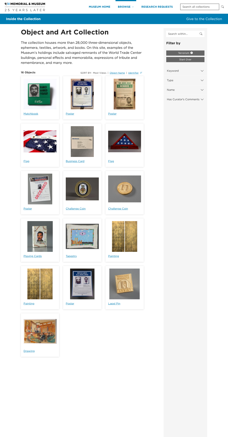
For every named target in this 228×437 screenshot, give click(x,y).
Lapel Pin (114, 303)
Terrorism (184, 53)
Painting (113, 256)
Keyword (173, 70)
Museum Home (99, 6)
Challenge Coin (76, 208)
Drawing (29, 351)
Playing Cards (33, 256)
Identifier (133, 73)
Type (170, 80)
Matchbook (31, 113)
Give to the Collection (204, 19)
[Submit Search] (222, 7)
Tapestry (71, 256)
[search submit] (200, 34)
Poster (70, 113)
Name (171, 89)
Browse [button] (124, 6)
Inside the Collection (23, 19)
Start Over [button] (185, 59)
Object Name (117, 73)
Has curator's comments (183, 99)
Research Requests (157, 6)
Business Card (75, 161)
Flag (26, 161)
